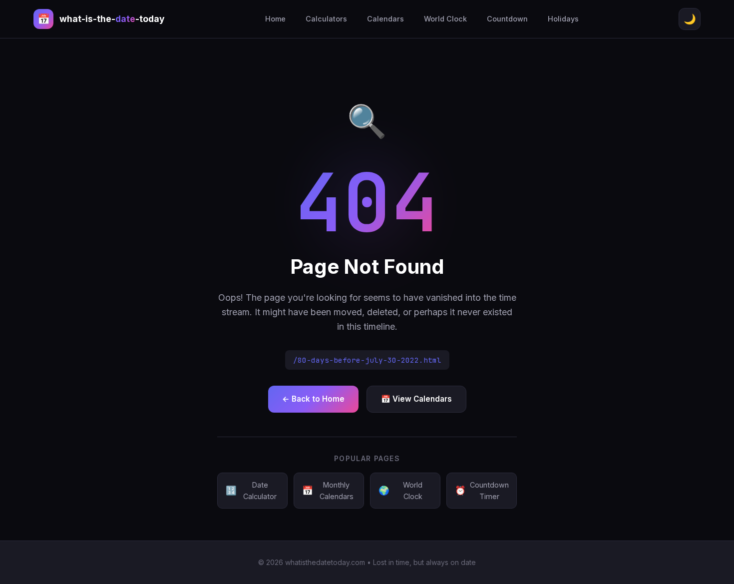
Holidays (563, 18)
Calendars (385, 18)
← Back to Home (313, 399)
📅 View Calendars (416, 399)
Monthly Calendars (328, 491)
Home (275, 18)
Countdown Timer (482, 491)
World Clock (445, 18)
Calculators (326, 18)
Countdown (507, 18)
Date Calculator (251, 491)
